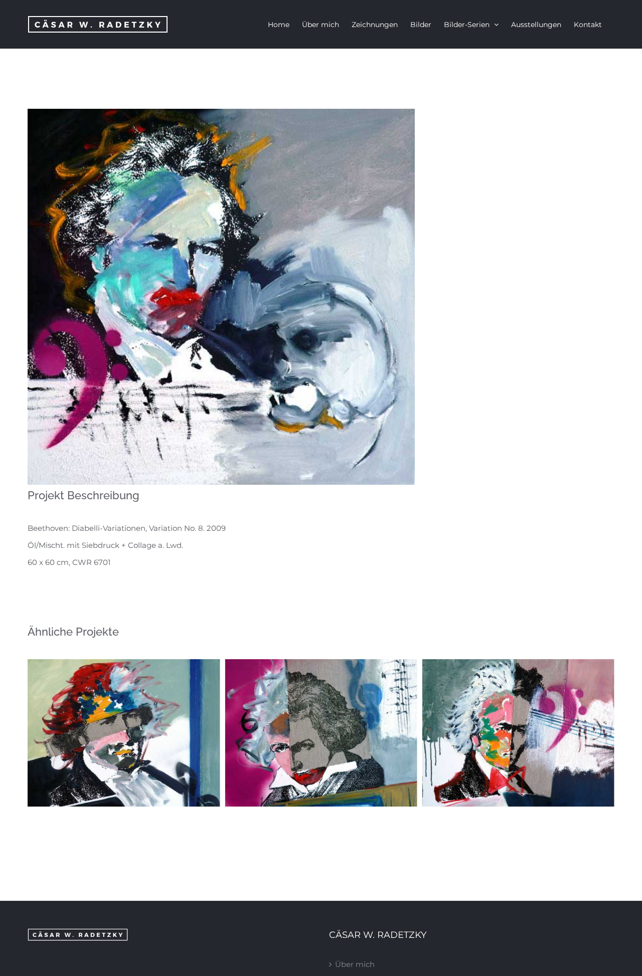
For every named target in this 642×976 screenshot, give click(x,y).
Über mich (355, 964)
